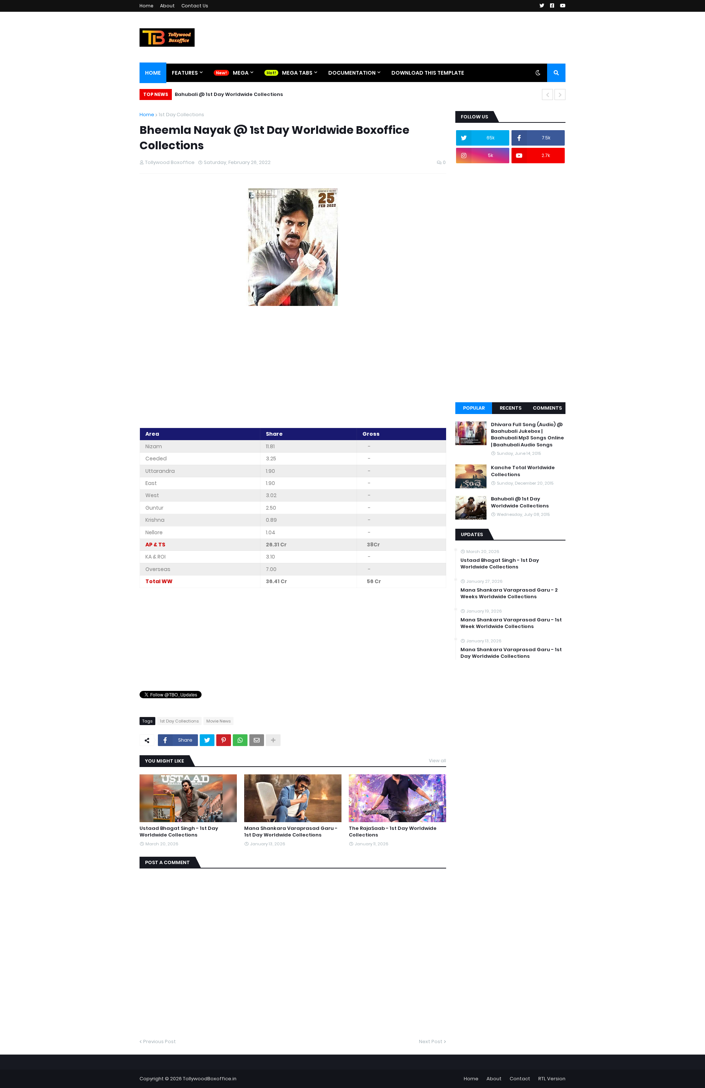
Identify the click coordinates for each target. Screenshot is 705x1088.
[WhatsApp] (240, 740)
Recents (510, 407)
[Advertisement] (293, 368)
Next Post (430, 1041)
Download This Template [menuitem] (427, 72)
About (167, 6)
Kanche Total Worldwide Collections (523, 471)
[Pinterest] (223, 740)
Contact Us (194, 6)
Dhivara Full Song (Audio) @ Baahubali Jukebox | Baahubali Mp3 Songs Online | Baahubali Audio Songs (527, 434)
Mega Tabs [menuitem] (297, 72)
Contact (520, 1078)
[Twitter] (207, 740)
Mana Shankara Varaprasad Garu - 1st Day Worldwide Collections (290, 831)
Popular (474, 407)
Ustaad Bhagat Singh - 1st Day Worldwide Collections (179, 831)
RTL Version (551, 1078)
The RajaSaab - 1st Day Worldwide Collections (393, 831)
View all (437, 760)
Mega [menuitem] (241, 72)
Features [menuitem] (185, 72)
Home (146, 6)
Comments (547, 407)
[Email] (256, 740)
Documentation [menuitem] (352, 72)
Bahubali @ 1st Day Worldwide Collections (229, 94)
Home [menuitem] (153, 72)
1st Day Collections (181, 114)
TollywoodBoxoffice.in (209, 1078)
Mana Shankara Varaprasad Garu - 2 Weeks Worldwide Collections (509, 593)
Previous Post (159, 1041)
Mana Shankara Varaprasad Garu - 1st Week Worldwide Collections (511, 623)
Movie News (218, 721)
